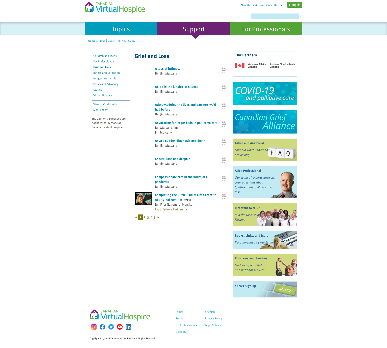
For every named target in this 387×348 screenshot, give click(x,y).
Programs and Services (251, 258)
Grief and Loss (102, 67)
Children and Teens (105, 56)
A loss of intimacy (167, 68)
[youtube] (120, 327)
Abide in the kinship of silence (176, 86)
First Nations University (171, 209)
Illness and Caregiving (106, 72)
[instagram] (94, 327)
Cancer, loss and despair (172, 158)
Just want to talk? (247, 207)
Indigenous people (104, 78)
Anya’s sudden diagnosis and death (180, 140)
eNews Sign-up (245, 285)
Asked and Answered (249, 143)
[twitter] (111, 327)
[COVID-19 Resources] (265, 93)
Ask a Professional (248, 170)
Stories (97, 89)
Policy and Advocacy (105, 84)
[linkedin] (128, 327)
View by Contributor (105, 104)
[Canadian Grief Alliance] (265, 122)
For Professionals (104, 61)
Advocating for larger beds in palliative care (186, 122)
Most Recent (100, 110)
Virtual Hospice (102, 95)
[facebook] (102, 327)
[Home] (117, 6)
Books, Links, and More (251, 235)
